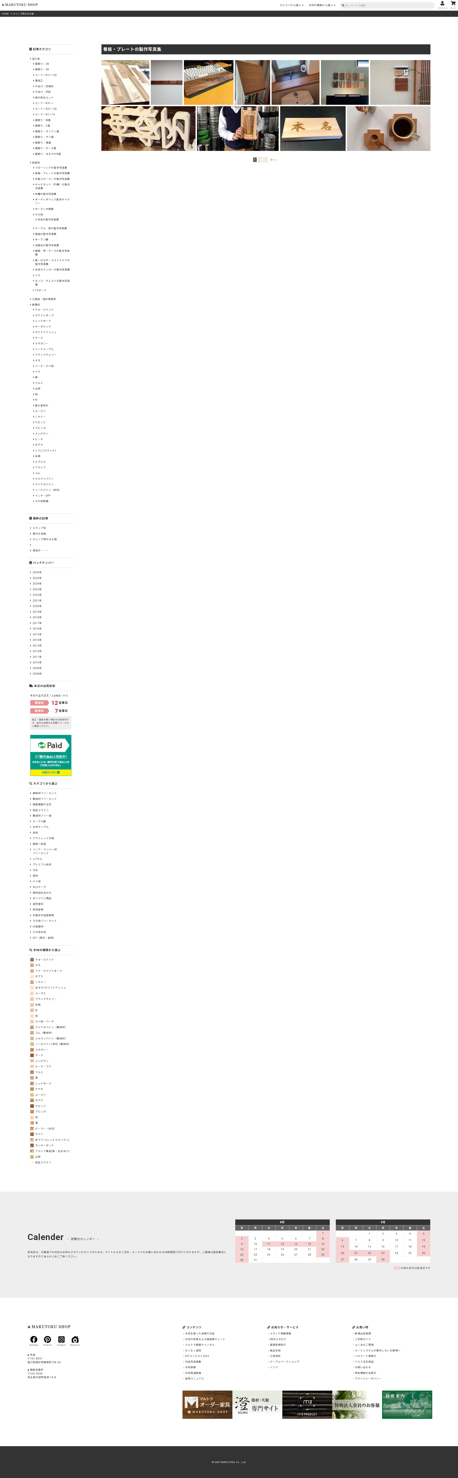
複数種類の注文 (42, 804)
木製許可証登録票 (43, 915)
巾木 (35, 870)
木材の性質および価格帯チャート (205, 1339)
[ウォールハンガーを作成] (166, 62)
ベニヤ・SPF (43, 495)
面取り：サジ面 (44, 137)
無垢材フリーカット (45, 793)
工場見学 (275, 1356)
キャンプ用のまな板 (45, 539)
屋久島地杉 (41, 405)
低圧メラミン (41, 810)
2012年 (37, 651)
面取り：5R (42, 69)
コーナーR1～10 (45, 114)
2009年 (37, 668)
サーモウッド (43, 326)
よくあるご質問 (364, 1344)
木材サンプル (41, 827)
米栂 (37, 456)
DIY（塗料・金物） (44, 937)
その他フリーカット (45, 920)
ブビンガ (40, 428)
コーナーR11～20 (46, 75)
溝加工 (39, 80)
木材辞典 (190, 1367)
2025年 (37, 578)
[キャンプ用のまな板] (125, 62)
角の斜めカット (44, 97)
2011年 (37, 656)
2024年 (37, 583)
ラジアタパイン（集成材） (51, 1027)
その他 (39, 214)
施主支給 (275, 1350)
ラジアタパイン (44, 484)
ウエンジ (40, 422)
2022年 (37, 594)
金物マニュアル (194, 1378)
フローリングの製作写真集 (51, 167)
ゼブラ (39, 1100)
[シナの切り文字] (148, 108)
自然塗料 (38, 904)
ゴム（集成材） (44, 1032)
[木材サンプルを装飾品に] (345, 62)
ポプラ (39, 444)
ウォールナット (44, 309)
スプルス (40, 461)
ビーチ (39, 439)
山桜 (37, 388)
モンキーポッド (44, 1145)
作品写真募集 (193, 1361)
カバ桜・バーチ (44, 1021)
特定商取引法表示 (365, 1373)
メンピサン (41, 433)
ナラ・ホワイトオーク (48, 970)
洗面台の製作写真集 (47, 245)
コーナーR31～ (44, 103)
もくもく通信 (193, 1350)
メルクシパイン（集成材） (51, 1038)
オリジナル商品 (42, 898)
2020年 (37, 606)
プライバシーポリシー (368, 1378)
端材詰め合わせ (42, 892)
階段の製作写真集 (46, 234)
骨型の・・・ (41, 550)
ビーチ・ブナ (43, 1066)
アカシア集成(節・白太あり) (52, 1151)
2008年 (37, 673)
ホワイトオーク (44, 315)
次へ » (273, 159)
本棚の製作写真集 (46, 194)
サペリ (39, 1134)
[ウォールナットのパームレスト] (208, 62)
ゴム (37, 473)
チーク (39, 338)
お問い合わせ (363, 1367)
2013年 (37, 645)
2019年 (37, 611)
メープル (40, 993)
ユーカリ (40, 411)
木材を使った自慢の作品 (200, 1333)
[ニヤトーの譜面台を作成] (252, 62)
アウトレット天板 (43, 838)
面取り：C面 (42, 125)
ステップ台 (39, 528)
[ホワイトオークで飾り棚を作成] (295, 62)
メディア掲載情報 (280, 1333)
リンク (274, 1367)
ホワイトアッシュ (46, 332)
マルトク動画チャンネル (200, 1344)
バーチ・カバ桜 (44, 366)
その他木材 (39, 932)
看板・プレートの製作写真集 (52, 173)
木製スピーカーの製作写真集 (52, 179)
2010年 (37, 662)
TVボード (41, 290)
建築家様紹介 (278, 1344)
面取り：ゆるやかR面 (48, 154)
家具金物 (38, 909)
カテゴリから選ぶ (290, 5)
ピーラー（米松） (46, 1128)
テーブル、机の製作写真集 (51, 228)
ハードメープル (44, 349)
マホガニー (41, 343)
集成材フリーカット (45, 798)
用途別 (36, 162)
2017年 (37, 623)
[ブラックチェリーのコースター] (388, 108)
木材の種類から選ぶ (321, 5)
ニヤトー (40, 416)
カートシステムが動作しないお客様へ (378, 1350)
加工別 (36, 58)
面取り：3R (42, 63)
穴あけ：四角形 (44, 86)
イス (37, 275)
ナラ (37, 371)
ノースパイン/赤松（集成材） (53, 1044)
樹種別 (36, 304)
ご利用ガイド (363, 1339)
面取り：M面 (43, 120)
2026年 (37, 572)
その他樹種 (41, 501)
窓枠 (35, 875)
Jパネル (37, 859)
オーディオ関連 (44, 209)
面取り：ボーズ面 (45, 148)
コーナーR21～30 (46, 108)
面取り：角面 (43, 142)
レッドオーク (43, 321)
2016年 (37, 628)
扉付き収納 (39, 533)
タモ (37, 360)
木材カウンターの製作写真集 (52, 269)
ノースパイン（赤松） (48, 489)
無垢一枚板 (39, 844)
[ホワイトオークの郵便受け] (400, 62)
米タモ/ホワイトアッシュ (50, 987)
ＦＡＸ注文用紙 (364, 1361)
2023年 (37, 589)
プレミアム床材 (42, 864)
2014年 (37, 640)
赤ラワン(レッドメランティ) (52, 1139)
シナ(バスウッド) (45, 450)
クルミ (39, 383)
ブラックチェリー (46, 354)
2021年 (37, 600)
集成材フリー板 (42, 815)
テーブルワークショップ (284, 1361)
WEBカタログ (278, 1339)
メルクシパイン (44, 478)
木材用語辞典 (193, 1373)
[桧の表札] (313, 108)
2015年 (37, 634)
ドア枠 (37, 881)
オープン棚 (41, 239)
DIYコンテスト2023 (197, 1356)
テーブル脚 (39, 821)
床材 (35, 832)
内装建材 (38, 926)
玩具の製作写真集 (48, 219)
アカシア (40, 467)
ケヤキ (39, 1089)
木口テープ (39, 887)
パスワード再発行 (365, 1356)
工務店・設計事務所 (44, 299)
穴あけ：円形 (43, 91)
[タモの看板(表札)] (238, 108)
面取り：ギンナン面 (47, 131)
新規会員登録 (363, 1333)
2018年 (37, 617)
